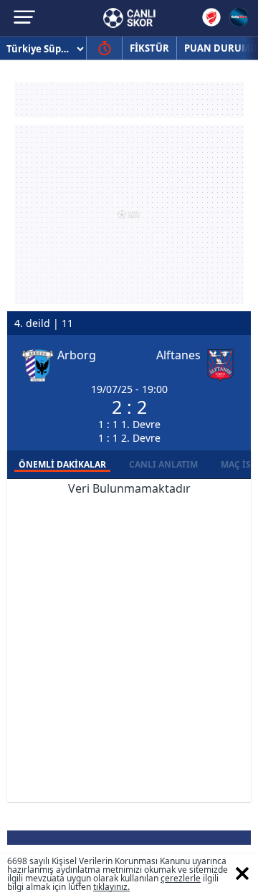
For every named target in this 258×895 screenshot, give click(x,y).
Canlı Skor (129, 18)
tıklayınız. (111, 887)
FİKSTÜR (149, 48)
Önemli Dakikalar (62, 464)
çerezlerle (181, 878)
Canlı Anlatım (163, 464)
